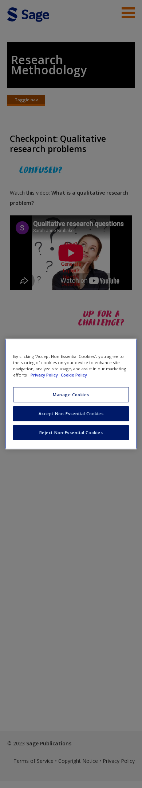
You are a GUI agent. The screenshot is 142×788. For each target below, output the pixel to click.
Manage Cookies (71, 394)
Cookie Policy (74, 375)
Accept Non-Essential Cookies (71, 413)
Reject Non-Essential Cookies (71, 432)
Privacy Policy (45, 375)
